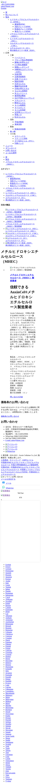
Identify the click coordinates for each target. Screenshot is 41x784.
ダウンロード (10, 148)
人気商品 (4, 460)
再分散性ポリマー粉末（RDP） (23, 50)
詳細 (21, 397)
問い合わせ (14, 397)
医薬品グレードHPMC (24, 29)
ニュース (9, 146)
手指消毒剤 (19, 122)
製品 (7, 17)
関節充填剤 (19, 81)
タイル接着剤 (20, 105)
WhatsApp (10, 488)
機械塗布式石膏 (21, 86)
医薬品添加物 (20, 129)
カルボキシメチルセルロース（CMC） (21, 195)
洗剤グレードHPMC (23, 27)
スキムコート (20, 100)
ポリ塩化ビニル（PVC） (25, 141)
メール (8, 483)
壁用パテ (18, 115)
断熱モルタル (20, 103)
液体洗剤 (18, 124)
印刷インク (19, 143)
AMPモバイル (27, 460)
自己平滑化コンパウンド (25, 98)
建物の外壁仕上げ (22, 62)
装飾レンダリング (22, 67)
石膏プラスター (21, 79)
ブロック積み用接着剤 (24, 60)
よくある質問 (10, 153)
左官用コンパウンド (23, 112)
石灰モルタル (20, 84)
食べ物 (12, 131)
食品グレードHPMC (23, 31)
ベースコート (20, 58)
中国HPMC (5, 467)
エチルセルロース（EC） (20, 48)
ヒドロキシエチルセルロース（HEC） (21, 193)
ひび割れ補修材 (21, 65)
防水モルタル (20, 117)
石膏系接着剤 (20, 77)
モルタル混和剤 (21, 91)
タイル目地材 (20, 110)
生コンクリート (21, 93)
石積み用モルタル (22, 89)
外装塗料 (18, 74)
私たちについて (11, 15)
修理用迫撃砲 (20, 96)
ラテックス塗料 (21, 139)
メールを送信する (8, 479)
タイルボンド (20, 108)
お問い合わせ (10, 150)
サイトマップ (15, 460)
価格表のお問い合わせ (10, 416)
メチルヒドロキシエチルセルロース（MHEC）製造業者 (22, 278)
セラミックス (20, 136)
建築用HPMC (20, 24)
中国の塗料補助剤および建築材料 (24, 465)
